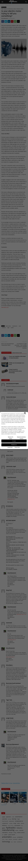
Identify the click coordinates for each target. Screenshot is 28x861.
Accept (14, 441)
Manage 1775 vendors (10, 437)
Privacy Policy (17, 447)
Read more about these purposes (21, 437)
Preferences (14, 444)
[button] (25, 413)
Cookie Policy (10, 447)
